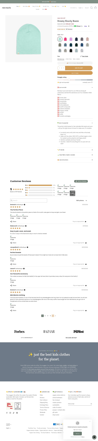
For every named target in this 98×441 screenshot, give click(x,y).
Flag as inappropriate (78, 221)
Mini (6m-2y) (60, 59)
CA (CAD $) (73, 7)
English (80, 7)
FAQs (41, 395)
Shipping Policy (44, 402)
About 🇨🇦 (44, 9)
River (65, 44)
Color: (60, 34)
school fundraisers (57, 397)
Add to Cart (79, 68)
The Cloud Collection (45, 432)
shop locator (56, 415)
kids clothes (73, 365)
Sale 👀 (37, 9)
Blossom (87, 39)
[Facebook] (7, 412)
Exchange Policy (44, 405)
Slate (81, 50)
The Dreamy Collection (56, 432)
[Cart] (95, 7)
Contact (42, 415)
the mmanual (56, 400)
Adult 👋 (64, 6)
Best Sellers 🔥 (26, 6)
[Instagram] (10, 412)
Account (87, 7)
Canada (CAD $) (8, 424)
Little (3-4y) (69, 59)
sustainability (56, 405)
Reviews (42, 397)
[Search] (91, 7)
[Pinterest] (17, 412)
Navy (76, 39)
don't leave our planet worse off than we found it (41, 369)
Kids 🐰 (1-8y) (46, 6)
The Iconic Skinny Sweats (53, 428)
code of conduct (57, 407)
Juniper (70, 44)
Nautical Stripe (59, 50)
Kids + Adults (76, 59)
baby (61, 365)
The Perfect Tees (32, 428)
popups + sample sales (59, 410)
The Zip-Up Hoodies (41, 428)
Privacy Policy (43, 410)
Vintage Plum (81, 39)
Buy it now (75, 73)
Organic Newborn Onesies (33, 430)
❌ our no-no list (61, 87)
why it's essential (63, 123)
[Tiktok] (13, 412)
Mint (59, 39)
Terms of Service (44, 407)
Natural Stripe (65, 50)
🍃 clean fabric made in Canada (66, 155)
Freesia (65, 39)
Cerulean (81, 44)
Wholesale (42, 412)
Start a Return (43, 400)
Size (72, 56)
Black (70, 50)
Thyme (59, 44)
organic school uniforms (59, 395)
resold (39, 371)
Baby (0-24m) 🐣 (36, 6)
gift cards (55, 412)
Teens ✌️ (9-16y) (55, 6)
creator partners (57, 402)
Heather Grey (87, 44)
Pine (76, 44)
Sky (76, 50)
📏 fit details (60, 150)
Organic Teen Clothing (34, 432)
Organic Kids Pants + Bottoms (46, 430)
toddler (65, 365)
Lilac (70, 39)
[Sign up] (91, 404)
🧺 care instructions (62, 160)
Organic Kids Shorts (58, 430)
